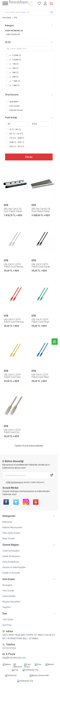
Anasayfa (7, 585)
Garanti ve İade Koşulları (14, 567)
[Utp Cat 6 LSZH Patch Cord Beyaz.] (15, 239)
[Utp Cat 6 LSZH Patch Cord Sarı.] (15, 350)
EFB (6, 205)
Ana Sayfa (6, 18)
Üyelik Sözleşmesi (11, 556)
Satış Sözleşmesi (10, 562)
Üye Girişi (6, 625)
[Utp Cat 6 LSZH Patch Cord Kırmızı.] (15, 294)
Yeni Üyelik (7, 619)
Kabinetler (7, 522)
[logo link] (21, 3)
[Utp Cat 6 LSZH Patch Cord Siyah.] (42, 239)
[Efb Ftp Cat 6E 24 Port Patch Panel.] (42, 184)
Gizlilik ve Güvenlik (11, 573)
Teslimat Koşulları (11, 551)
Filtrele (28, 157)
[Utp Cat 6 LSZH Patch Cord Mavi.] (42, 350)
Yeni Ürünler (8, 590)
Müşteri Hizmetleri (11, 601)
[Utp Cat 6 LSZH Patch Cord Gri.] (15, 405)
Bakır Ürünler (8, 538)
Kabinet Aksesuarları (12, 527)
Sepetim (6, 607)
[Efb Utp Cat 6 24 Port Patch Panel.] (15, 184)
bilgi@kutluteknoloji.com (14, 657)
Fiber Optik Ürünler (11, 533)
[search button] (51, 12)
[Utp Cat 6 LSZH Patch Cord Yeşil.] (42, 294)
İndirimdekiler (9, 596)
